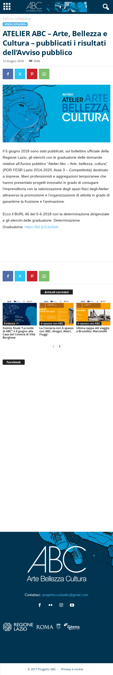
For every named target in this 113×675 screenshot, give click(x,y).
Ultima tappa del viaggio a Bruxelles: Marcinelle (93, 329)
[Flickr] (51, 606)
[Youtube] (73, 606)
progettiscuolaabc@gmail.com (65, 595)
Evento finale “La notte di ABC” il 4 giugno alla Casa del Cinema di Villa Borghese (19, 332)
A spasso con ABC (52, 323)
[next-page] (59, 346)
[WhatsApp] (44, 74)
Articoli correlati (57, 292)
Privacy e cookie (72, 669)
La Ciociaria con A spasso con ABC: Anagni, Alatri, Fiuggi (56, 331)
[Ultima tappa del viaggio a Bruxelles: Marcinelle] (93, 312)
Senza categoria (15, 24)
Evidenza (9, 323)
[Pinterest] (32, 74)
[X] (20, 74)
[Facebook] (8, 74)
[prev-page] (53, 346)
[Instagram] (62, 606)
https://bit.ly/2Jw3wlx (42, 227)
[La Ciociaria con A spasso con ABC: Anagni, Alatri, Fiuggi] (56, 312)
